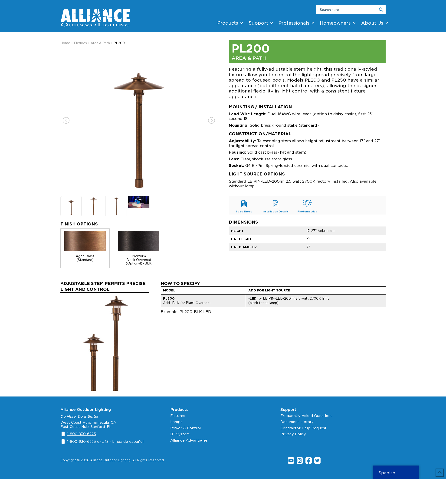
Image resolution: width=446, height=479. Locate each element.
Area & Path (100, 43)
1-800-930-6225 (81, 434)
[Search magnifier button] (381, 9)
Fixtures (80, 43)
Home (65, 43)
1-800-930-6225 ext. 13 (87, 441)
